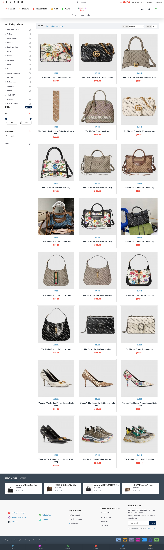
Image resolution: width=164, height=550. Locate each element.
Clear (29, 107)
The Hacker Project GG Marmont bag (56, 77)
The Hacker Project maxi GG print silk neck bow (56, 132)
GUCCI (55, 73)
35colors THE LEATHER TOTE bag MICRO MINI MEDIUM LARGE (106, 485)
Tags (7, 144)
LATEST (23, 478)
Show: (149, 26)
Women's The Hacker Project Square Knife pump (56, 404)
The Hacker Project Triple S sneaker (97, 459)
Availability (10, 131)
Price (7, 113)
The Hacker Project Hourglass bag (56, 187)
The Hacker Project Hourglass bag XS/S (139, 77)
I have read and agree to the (143, 528)
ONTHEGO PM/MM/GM (65, 485)
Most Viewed (11, 478)
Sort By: (125, 26)
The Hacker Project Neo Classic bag (97, 187)
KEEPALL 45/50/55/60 (143, 485)
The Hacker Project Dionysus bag (97, 349)
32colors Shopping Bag (26, 485)
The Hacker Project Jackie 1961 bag (56, 295)
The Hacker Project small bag (97, 131)
